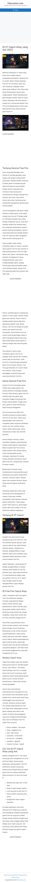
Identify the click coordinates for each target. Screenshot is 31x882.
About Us (6, 875)
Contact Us (13, 875)
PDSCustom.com (21, 880)
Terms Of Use (15, 877)
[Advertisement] (15, 27)
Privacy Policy (22, 875)
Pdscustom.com (15, 3)
